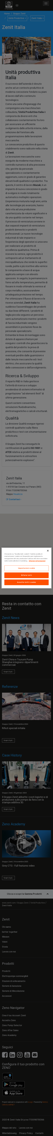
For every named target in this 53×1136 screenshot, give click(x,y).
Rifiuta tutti (26, 575)
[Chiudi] (48, 551)
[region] (26, 568)
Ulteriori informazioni (37, 561)
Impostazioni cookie (26, 568)
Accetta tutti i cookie (26, 582)
